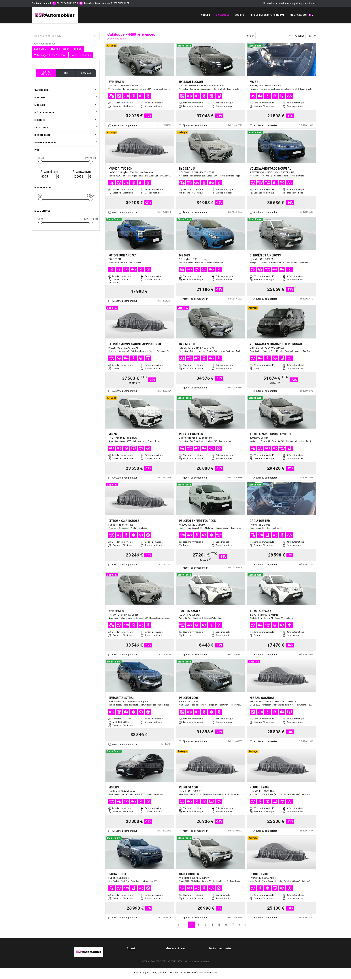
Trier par (249, 35)
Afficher (299, 35)
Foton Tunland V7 (81, 55)
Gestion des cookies (220, 948)
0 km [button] (65, 73)
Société (239, 15)
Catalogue (222, 15)
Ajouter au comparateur (124, 125)
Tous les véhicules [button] (46, 73)
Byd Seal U (40, 48)
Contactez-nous (40, 3)
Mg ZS (78, 48)
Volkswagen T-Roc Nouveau (50, 55)
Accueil (205, 15)
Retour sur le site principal (267, 15)
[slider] (40, 161)
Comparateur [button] (300, 15)
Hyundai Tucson (60, 48)
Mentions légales (175, 948)
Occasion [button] (86, 73)
